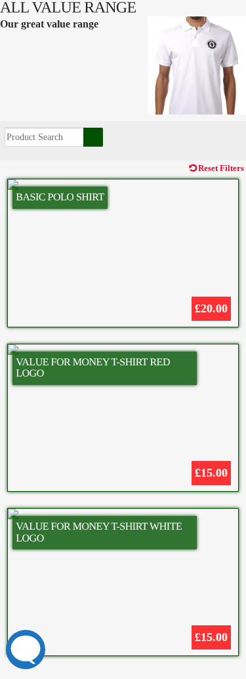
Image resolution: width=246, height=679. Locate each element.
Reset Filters (221, 168)
